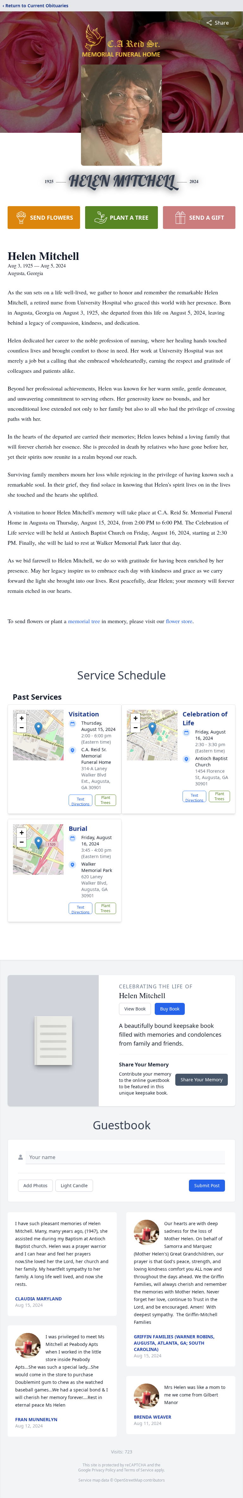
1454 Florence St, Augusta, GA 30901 (211, 777)
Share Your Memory (201, 1080)
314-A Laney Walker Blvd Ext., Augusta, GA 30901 (95, 777)
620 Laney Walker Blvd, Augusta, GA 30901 (94, 886)
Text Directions (81, 801)
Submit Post (207, 1185)
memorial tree (84, 621)
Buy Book (169, 1009)
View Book (135, 1009)
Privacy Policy (103, 1470)
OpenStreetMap (128, 1480)
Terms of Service (138, 1470)
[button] (38, 728)
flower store (179, 621)
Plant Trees (105, 800)
